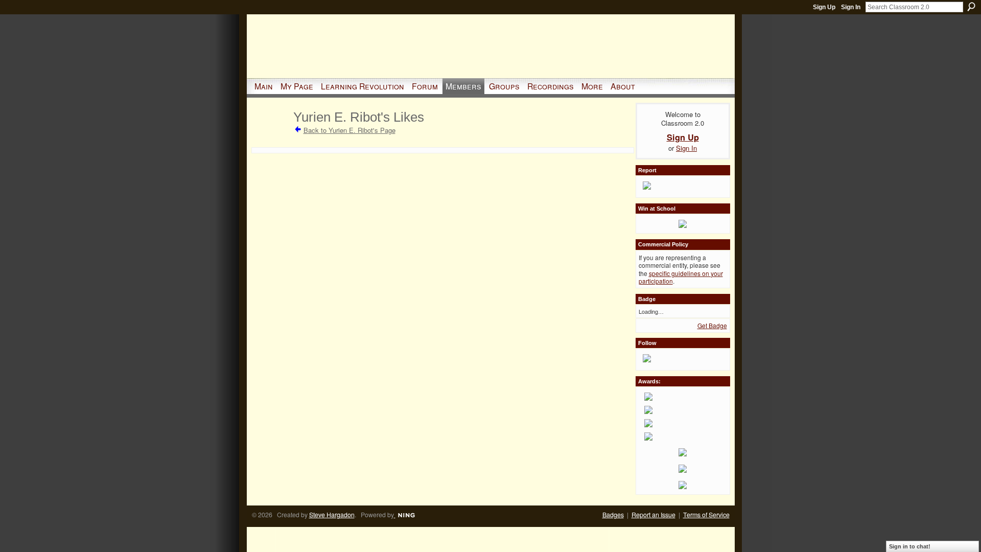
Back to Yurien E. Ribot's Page (349, 130)
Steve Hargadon (332, 514)
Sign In (850, 7)
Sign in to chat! (909, 546)
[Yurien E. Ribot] (270, 135)
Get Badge (712, 325)
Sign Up (824, 7)
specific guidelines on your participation (681, 277)
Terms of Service (706, 514)
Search (971, 6)
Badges (613, 514)
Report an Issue (653, 514)
